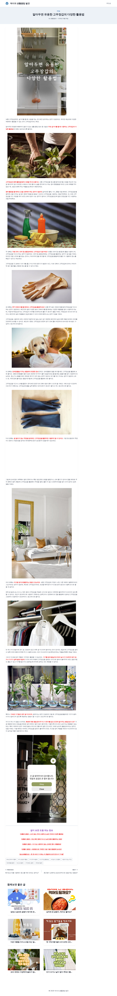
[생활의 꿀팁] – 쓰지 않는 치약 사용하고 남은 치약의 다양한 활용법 (41, 834)
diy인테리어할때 (11, 859)
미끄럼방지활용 (22, 859)
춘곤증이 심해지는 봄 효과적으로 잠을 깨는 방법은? (61, 871)
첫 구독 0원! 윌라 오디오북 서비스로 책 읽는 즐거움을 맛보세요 (59, 942)
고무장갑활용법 (44, 859)
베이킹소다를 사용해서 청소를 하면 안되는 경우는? (22, 871)
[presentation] (24, 899)
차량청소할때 (29, 863)
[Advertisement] (42, 461)
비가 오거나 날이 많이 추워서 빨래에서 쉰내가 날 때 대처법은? (59, 972)
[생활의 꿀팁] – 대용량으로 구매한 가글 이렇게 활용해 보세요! (42, 849)
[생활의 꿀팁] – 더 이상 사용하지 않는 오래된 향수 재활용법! (41, 844)
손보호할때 (20, 863)
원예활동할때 (10, 863)
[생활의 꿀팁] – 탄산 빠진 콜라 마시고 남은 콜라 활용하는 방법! (41, 839)
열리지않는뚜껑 (67, 859)
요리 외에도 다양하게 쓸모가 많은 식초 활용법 (23, 972)
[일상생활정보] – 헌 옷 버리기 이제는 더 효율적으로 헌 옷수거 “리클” (41, 854)
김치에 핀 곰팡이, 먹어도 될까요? (59, 912)
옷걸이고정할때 (55, 859)
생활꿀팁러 (54, 18)
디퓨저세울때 (34, 859)
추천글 (108, 3)
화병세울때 (39, 863)
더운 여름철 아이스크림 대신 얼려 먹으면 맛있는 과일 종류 (23, 942)
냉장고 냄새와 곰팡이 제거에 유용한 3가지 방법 (23, 912)
